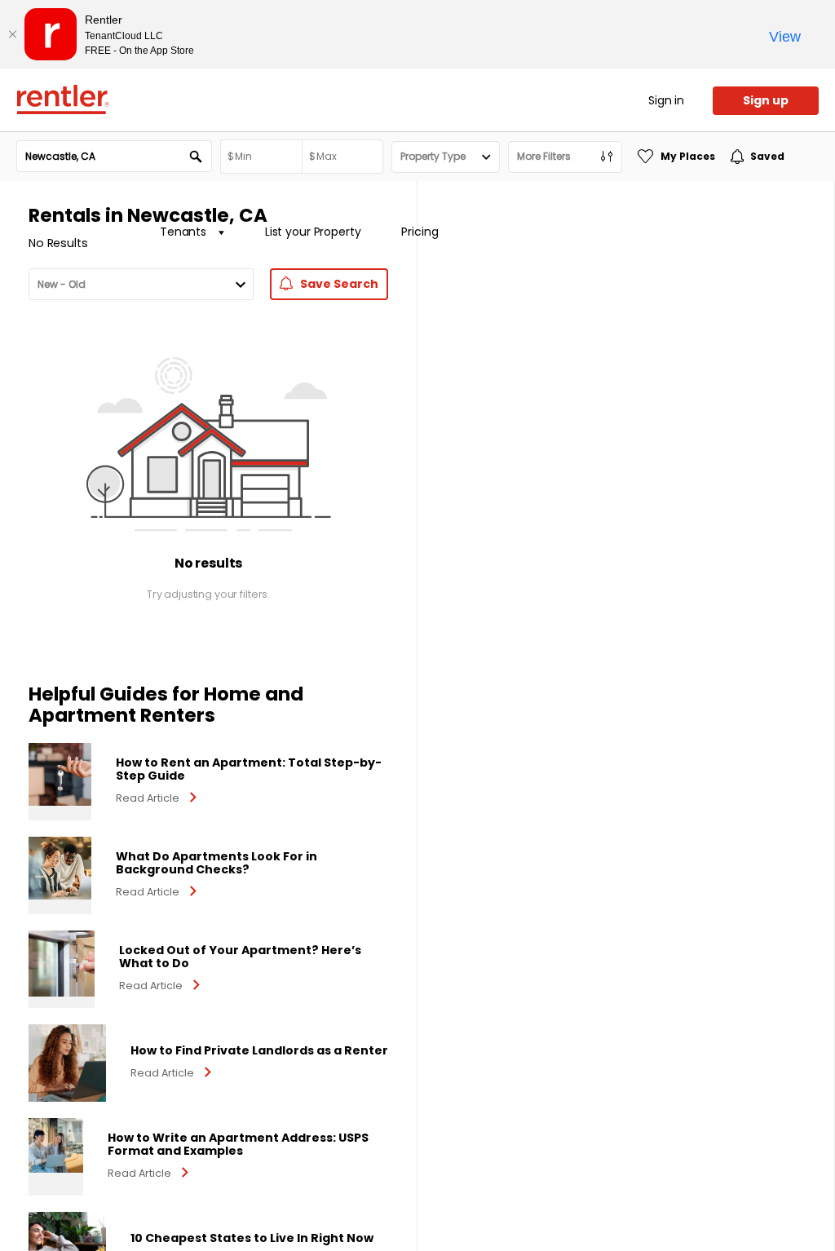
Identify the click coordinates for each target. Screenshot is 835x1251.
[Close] (12, 34)
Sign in (666, 100)
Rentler (62, 99)
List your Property (312, 231)
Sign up (766, 100)
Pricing (419, 231)
